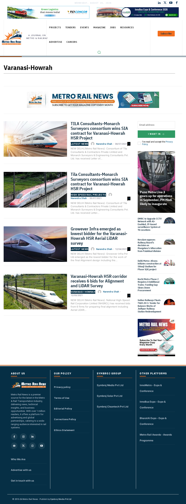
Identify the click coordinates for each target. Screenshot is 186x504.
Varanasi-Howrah (83, 291)
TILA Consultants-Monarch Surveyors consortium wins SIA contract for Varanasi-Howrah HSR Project (99, 131)
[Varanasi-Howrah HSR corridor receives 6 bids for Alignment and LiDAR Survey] (35, 293)
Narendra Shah (104, 144)
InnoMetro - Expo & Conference (151, 388)
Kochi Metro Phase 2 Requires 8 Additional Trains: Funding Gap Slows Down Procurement (148, 285)
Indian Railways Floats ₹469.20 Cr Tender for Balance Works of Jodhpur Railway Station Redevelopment (149, 306)
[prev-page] (162, 157)
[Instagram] (23, 436)
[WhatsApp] (32, 445)
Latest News (79, 144)
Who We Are (18, 459)
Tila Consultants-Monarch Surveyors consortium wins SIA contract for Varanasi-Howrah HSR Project (99, 181)
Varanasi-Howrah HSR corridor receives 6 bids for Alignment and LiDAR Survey (99, 281)
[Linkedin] (32, 436)
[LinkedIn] (159, 3)
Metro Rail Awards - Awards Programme (156, 437)
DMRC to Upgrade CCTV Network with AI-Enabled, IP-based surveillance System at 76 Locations (150, 224)
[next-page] (168, 157)
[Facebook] (177, 3)
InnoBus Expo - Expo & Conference (153, 404)
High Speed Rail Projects (88, 194)
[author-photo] (93, 144)
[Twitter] (165, 3)
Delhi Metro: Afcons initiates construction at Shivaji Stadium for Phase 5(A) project (149, 265)
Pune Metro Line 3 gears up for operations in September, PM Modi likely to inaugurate (156, 198)
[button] (99, 52)
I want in (154, 134)
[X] (23, 445)
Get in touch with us (22, 480)
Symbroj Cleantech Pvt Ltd (112, 406)
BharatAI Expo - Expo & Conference (153, 421)
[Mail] (14, 445)
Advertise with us (21, 470)
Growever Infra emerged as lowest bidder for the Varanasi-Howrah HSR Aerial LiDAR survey (99, 236)
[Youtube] (171, 3)
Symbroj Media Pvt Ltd (110, 385)
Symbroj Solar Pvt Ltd (109, 395)
